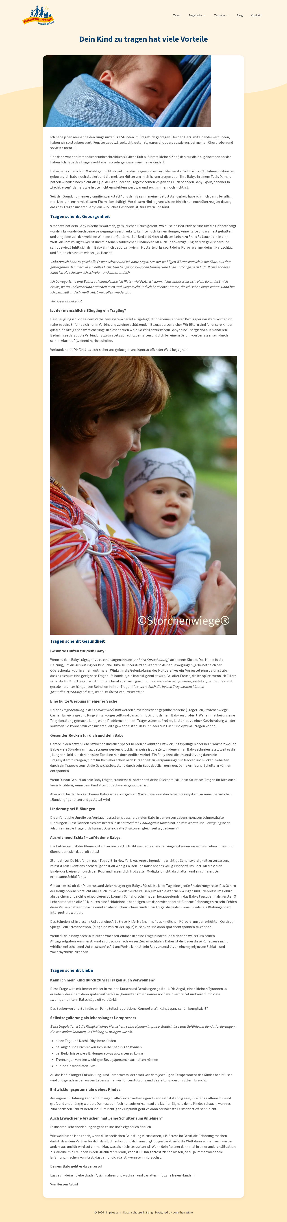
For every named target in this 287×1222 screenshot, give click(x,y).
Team (176, 15)
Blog (240, 15)
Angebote (195, 15)
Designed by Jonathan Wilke (174, 1212)
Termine (219, 15)
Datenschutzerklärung (138, 1212)
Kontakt (256, 15)
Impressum (113, 1212)
